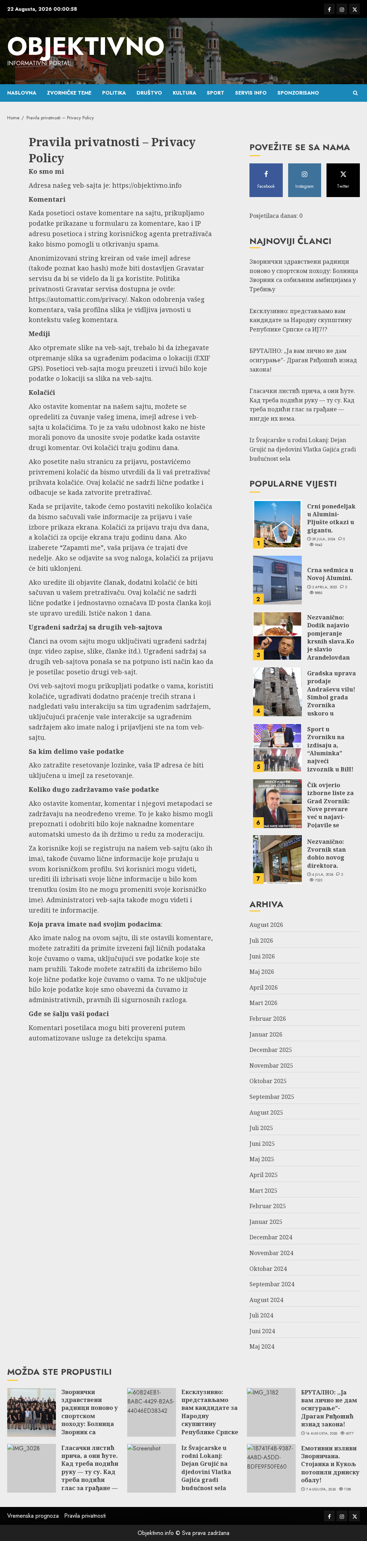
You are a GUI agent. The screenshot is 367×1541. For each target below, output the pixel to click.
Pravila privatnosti (85, 1516)
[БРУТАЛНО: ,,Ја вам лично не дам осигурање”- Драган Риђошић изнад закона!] (271, 1412)
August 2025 (266, 1112)
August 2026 (266, 925)
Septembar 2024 (271, 1284)
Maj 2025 (261, 1159)
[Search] (355, 93)
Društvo (149, 92)
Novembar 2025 (271, 1065)
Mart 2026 (263, 1003)
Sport (215, 92)
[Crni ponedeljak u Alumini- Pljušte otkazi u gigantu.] (277, 524)
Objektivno (86, 46)
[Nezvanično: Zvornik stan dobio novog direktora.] (277, 859)
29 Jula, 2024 (323, 539)
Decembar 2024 (270, 1237)
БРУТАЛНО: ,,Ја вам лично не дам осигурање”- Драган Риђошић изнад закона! (303, 360)
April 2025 (263, 1175)
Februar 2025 (267, 1206)
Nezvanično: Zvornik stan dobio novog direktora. (326, 854)
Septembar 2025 (271, 1097)
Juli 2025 (261, 1128)
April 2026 (263, 987)
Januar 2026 (265, 1034)
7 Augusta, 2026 (321, 1489)
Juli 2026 (261, 940)
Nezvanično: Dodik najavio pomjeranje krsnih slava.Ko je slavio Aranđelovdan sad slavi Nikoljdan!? (330, 645)
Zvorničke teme (69, 92)
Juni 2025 (262, 1144)
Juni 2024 (262, 1331)
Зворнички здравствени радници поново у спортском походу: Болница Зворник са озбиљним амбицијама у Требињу (303, 275)
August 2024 (266, 1300)
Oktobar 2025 (268, 1081)
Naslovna (21, 92)
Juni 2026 (262, 956)
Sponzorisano (298, 92)
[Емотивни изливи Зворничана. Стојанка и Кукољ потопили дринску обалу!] (271, 1468)
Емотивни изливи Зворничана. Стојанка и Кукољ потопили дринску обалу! (330, 1464)
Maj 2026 (261, 972)
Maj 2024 (261, 1346)
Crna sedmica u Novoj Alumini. (330, 574)
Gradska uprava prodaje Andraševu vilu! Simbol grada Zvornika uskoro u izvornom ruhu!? (331, 701)
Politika (114, 92)
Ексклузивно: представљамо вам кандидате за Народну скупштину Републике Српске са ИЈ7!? (300, 320)
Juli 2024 (261, 1315)
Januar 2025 (265, 1222)
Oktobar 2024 (268, 1269)
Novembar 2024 (271, 1253)
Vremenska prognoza (33, 1516)
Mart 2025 (263, 1191)
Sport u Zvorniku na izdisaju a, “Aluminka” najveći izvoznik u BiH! (330, 749)
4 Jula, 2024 (323, 874)
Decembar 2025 (270, 1050)
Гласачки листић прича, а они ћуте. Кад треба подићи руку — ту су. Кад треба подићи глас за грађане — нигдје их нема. (89, 1472)
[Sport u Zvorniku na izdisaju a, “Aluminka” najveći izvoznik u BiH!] (277, 747)
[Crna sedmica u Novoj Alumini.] (277, 580)
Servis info (251, 92)
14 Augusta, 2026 (322, 1433)
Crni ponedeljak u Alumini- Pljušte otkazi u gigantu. (331, 518)
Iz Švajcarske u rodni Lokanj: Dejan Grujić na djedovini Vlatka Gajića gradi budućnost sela (302, 449)
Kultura (184, 92)
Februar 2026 (267, 1019)
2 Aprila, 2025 (324, 587)
